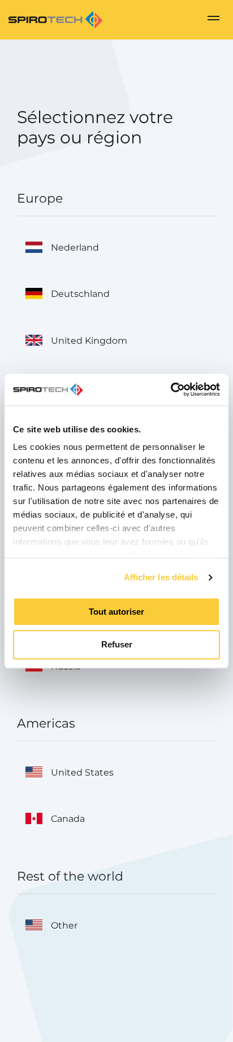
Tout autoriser (116, 611)
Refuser (116, 645)
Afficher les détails (161, 577)
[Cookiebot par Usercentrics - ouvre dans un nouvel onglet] (170, 389)
